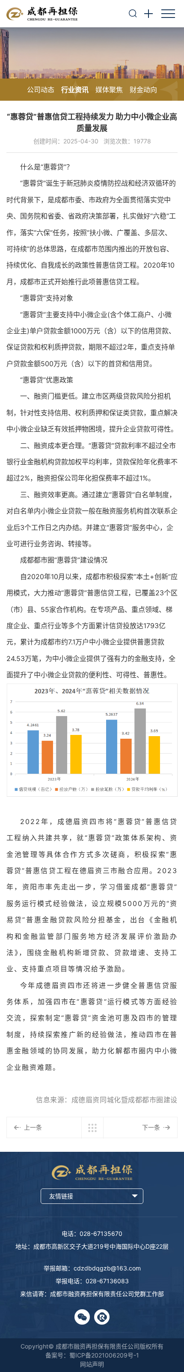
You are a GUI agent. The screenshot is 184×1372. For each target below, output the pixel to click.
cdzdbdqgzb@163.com (107, 1268)
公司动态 (40, 89)
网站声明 (92, 1364)
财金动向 (143, 89)
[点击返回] (92, 1128)
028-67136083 (107, 1281)
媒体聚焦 (109, 89)
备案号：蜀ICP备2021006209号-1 (92, 1355)
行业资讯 (75, 89)
